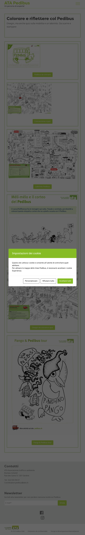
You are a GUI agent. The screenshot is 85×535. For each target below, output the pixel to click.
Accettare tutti (65, 281)
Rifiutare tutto (48, 281)
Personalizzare (31, 281)
